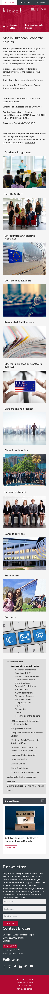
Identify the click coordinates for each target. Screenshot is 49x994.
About (10, 790)
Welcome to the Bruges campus (21, 777)
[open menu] (34, 9)
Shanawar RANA (21, 115)
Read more (30, 142)
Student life (20, 709)
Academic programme (25, 669)
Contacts (19, 712)
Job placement (22, 689)
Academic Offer (14, 26)
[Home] (12, 9)
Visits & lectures (22, 683)
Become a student (23, 699)
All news (11, 848)
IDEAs (18, 706)
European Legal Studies (21, 728)
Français (45, 9)
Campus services (23, 702)
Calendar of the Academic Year (25, 772)
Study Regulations (19, 768)
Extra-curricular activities (27, 676)
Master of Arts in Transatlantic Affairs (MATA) (25, 741)
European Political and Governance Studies (27, 734)
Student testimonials (24, 696)
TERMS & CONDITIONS (25, 989)
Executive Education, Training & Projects (26, 785)
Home (5, 26)
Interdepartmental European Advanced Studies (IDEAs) (24, 749)
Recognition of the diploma (27, 715)
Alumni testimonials (24, 692)
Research (11, 781)
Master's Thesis (34, 80)
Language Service (19, 759)
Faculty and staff (23, 673)
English (42, 9)
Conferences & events (25, 679)
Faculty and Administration (23, 755)
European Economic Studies (25, 666)
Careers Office (18, 763)
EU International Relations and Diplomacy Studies (25, 722)
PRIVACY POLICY (25, 986)
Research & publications (26, 686)
